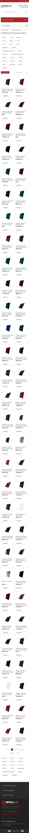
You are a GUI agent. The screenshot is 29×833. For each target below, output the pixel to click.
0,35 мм (4, 37)
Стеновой (14, 47)
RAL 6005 (13, 61)
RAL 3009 (21, 761)
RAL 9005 (4, 758)
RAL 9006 (21, 758)
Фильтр (6, 72)
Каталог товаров (8, 20)
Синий (3, 64)
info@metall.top (10, 821)
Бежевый (4, 67)
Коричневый (12, 64)
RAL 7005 (4, 761)
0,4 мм (11, 37)
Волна (19, 50)
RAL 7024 (13, 57)
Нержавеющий (21, 768)
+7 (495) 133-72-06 (23, 5)
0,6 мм (18, 40)
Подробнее (5, 95)
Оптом (12, 768)
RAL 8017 (4, 57)
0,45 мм (18, 37)
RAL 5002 (13, 761)
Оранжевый (14, 775)
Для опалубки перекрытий (8, 50)
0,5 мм (3, 40)
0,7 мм (3, 44)
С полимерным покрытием (17, 54)
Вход (20, 1)
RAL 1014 (21, 765)
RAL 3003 (4, 765)
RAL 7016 (13, 758)
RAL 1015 (13, 765)
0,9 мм (17, 44)
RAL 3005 (21, 57)
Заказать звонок (24, 7)
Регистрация (25, 1)
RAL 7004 (4, 768)
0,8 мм (10, 44)
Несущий (20, 771)
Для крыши (4, 47)
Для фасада (5, 775)
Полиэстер (4, 54)
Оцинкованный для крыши (8, 771)
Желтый (20, 61)
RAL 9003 (4, 61)
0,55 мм (11, 40)
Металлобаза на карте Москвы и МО (10, 814)
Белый (20, 64)
